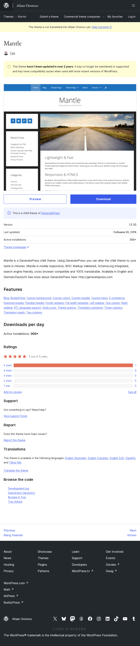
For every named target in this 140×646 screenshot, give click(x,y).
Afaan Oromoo (22, 619)
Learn (75, 551)
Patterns (43, 571)
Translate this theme (16, 470)
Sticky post (49, 307)
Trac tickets (15, 501)
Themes (8, 16)
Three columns (113, 307)
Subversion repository (21, 492)
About (8, 551)
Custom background (39, 297)
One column (113, 302)
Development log (18, 488)
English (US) (117, 458)
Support (77, 558)
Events (110, 558)
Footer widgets (55, 302)
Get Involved (114, 551)
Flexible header (34, 302)
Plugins (42, 564)
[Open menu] (134, 5)
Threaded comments (90, 307)
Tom (12, 53)
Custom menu (99, 297)
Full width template (76, 302)
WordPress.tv (83, 571)
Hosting (9, 564)
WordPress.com (16, 583)
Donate (113, 564)
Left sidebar (97, 302)
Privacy (9, 571)
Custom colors (61, 297)
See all (132, 392)
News (7, 558)
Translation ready (14, 312)
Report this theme (14, 440)
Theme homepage (15, 247)
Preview (35, 199)
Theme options (67, 307)
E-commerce (117, 297)
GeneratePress (50, 213)
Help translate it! (102, 27)
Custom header (80, 297)
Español (130, 458)
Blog (6, 297)
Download (103, 199)
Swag (111, 571)
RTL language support (27, 307)
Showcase (45, 551)
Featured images (14, 302)
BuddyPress (18, 297)
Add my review (13, 392)
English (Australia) (75, 458)
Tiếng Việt (15, 462)
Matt (9, 589)
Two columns (34, 312)
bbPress (11, 596)
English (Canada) (98, 458)
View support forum (15, 415)
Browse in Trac (17, 497)
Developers (79, 564)
